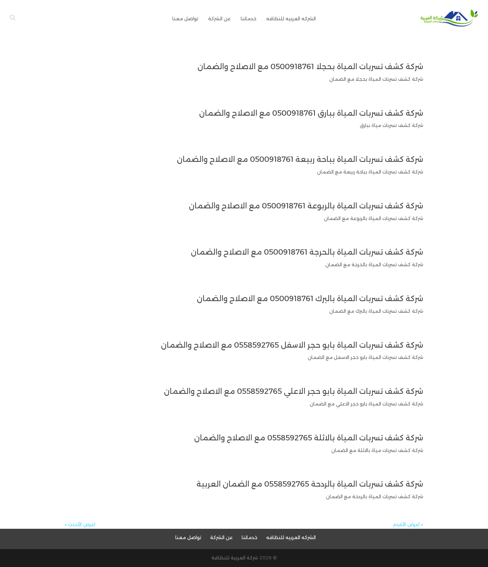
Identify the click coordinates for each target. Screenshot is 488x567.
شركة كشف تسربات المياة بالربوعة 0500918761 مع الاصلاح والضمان (306, 205)
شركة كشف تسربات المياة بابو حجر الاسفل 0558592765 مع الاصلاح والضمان (292, 345)
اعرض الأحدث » (80, 524)
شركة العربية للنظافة (234, 558)
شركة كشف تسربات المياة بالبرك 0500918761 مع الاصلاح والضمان (310, 298)
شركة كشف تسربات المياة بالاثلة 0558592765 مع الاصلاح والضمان (308, 437)
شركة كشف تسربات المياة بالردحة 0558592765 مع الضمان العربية (310, 484)
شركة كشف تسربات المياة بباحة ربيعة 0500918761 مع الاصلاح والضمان (300, 159)
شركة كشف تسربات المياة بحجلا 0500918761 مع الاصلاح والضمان (310, 66)
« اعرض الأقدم (408, 524)
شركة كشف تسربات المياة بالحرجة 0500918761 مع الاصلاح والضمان (307, 252)
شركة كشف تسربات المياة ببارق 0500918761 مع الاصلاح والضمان (311, 113)
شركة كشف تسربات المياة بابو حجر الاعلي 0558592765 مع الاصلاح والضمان (293, 391)
